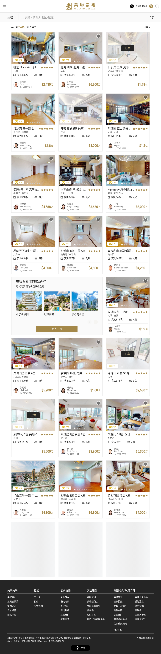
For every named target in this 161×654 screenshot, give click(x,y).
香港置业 (139, 601)
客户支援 (66, 590)
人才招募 (11, 610)
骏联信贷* (140, 619)
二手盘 (37, 597)
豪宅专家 (65, 601)
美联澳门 (118, 614)
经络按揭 (139, 606)
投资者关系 (12, 601)
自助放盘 (65, 597)
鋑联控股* (119, 601)
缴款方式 (65, 619)
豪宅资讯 (91, 597)
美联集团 (11, 597)
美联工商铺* (120, 606)
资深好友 (91, 614)
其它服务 (92, 590)
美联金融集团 (120, 619)
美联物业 (118, 597)
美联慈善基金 (93, 606)
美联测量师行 (141, 597)
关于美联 (12, 590)
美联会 (138, 610)
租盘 (36, 601)
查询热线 (65, 610)
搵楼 (36, 590)
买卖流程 (38, 606)
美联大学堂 (140, 614)
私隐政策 (150, 638)
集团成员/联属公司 (124, 590)
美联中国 (118, 610)
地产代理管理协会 (96, 619)
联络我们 (65, 614)
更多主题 (57, 328)
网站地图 (11, 614)
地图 (83, 648)
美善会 (90, 610)
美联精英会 (92, 601)
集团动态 (11, 606)
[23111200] (151, 6)
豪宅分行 (65, 606)
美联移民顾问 (120, 623)
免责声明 (141, 638)
